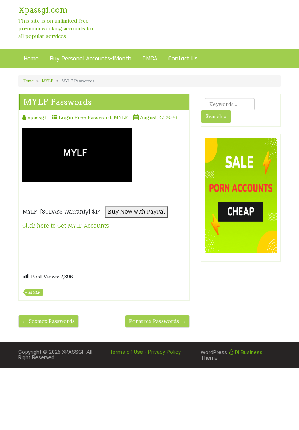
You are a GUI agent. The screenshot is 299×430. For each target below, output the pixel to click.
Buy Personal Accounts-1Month (90, 58)
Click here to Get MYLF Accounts (66, 225)
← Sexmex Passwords (48, 321)
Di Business (248, 352)
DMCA (150, 58)
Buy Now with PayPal (136, 211)
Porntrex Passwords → (157, 321)
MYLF (47, 80)
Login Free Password (85, 117)
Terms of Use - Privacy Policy (145, 352)
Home (31, 58)
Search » (216, 116)
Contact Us (183, 58)
